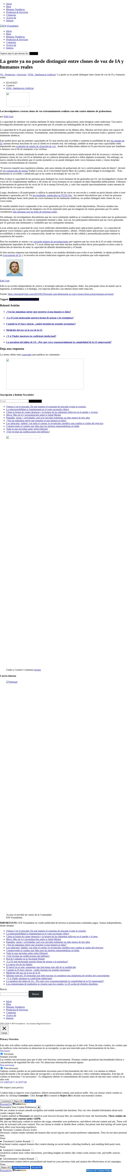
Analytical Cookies (12, 1150)
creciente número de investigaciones (50, 241)
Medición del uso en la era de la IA (24, 330)
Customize (6, 1101)
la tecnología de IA (12, 255)
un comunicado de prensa (15, 170)
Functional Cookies (12, 1141)
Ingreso (9, 20)
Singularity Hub (31, 299)
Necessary (9, 1054)
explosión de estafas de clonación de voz (36, 146)
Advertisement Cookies (14, 1158)
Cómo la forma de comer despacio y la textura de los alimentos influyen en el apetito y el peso (52, 412)
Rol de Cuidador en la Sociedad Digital (25, 958)
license (37, 669)
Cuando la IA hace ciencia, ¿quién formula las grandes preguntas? (41, 324)
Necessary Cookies (12, 1130)
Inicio (9, 3)
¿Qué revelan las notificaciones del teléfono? (28, 431)
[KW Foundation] (9, 26)
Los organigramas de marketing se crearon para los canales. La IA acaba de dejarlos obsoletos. (52, 984)
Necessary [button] (5, 1051)
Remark (27, 1141)
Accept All (30, 1101)
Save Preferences (21, 1167)
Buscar (3, 989)
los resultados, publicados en (52, 195)
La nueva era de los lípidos (19, 964)
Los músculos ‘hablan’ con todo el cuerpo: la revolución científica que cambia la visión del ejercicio (54, 423)
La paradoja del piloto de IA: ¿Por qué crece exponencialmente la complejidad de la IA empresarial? (59, 342)
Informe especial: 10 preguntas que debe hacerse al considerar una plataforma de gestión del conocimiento (57, 975)
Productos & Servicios (17, 12)
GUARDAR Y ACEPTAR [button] (13, 1082)
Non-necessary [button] (7, 1065)
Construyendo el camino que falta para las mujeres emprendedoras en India (42, 426)
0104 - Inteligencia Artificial (42, 74)
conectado (27, 354)
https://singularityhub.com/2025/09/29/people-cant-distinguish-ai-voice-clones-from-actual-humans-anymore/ (61, 294)
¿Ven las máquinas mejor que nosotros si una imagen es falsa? (38, 311)
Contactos (11, 15)
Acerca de (11, 17)
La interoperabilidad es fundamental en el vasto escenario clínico (37, 409)
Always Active (29, 1130)
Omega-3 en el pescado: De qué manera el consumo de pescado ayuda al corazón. (46, 406)
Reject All (18, 1101)
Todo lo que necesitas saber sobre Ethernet (27, 429)
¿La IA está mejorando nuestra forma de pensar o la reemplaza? (40, 317)
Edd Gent (8, 116)
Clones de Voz (16, 299)
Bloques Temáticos (15, 9)
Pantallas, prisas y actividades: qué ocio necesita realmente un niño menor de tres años (48, 417)
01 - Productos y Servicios (13, 74)
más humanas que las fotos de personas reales (35, 211)
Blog (8, 6)
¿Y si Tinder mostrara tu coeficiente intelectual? (31, 336)
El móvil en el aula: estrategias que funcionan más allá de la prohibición (41, 967)
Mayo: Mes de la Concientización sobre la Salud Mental (33, 415)
